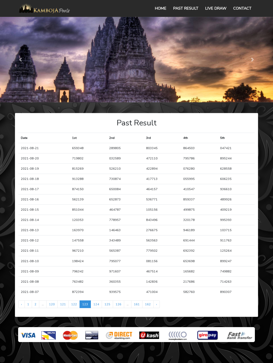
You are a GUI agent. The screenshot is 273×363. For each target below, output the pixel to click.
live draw (216, 8)
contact (242, 8)
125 (107, 304)
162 (148, 304)
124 (96, 304)
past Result (185, 8)
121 (63, 304)
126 (118, 304)
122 (74, 304)
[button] (20, 59)
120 (52, 304)
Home (160, 8)
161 (137, 304)
